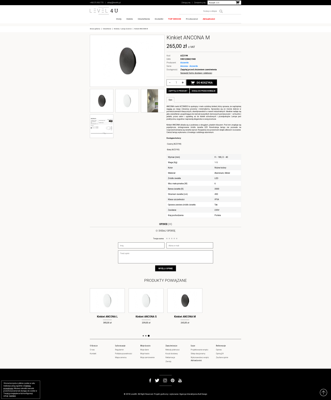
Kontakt (93, 354)
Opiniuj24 (220, 354)
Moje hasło (144, 354)
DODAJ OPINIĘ (167, 230)
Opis (170, 100)
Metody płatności (173, 350)
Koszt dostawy (172, 354)
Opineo (219, 350)
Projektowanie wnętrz (199, 350)
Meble (129, 19)
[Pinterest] (172, 380)
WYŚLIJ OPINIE (165, 268)
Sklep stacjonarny (198, 354)
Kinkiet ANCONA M (146, 316)
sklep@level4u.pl (114, 3)
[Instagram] (165, 380)
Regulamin (119, 350)
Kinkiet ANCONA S (107, 316)
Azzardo (184, 62)
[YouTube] (180, 380)
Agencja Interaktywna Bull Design (193, 394)
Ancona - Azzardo (189, 66)
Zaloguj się (185, 3)
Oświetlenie (144, 19)
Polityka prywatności (123, 354)
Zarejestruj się (199, 3)
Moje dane (144, 350)
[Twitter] (157, 380)
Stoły (119, 19)
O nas (92, 350)
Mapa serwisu (121, 357)
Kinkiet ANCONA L (185, 316)
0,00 (214, 3)
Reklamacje (170, 357)
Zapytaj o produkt (177, 91)
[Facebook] (150, 380)
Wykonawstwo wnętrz (200, 357)
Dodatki (159, 19)
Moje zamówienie (147, 357)
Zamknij (12, 396)
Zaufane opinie (222, 357)
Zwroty (168, 361)
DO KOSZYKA (205, 82)
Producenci (192, 19)
